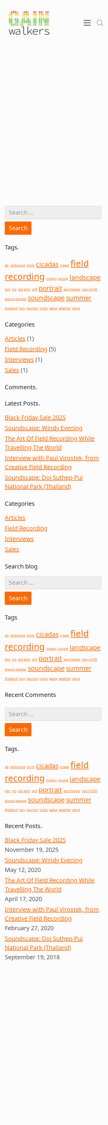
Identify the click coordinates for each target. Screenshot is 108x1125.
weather (64, 308)
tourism (32, 308)
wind (76, 308)
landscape (85, 277)
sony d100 (89, 289)
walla (53, 308)
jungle (63, 278)
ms (14, 289)
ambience (17, 265)
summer (79, 297)
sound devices (15, 299)
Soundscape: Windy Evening (43, 428)
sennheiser (72, 289)
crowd (64, 265)
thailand (11, 308)
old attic (24, 289)
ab (7, 265)
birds (30, 265)
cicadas (47, 264)
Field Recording (26, 349)
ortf (34, 289)
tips (22, 308)
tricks (44, 308)
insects (51, 278)
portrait (50, 288)
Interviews (19, 359)
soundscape (46, 297)
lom (7, 289)
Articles (15, 338)
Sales (12, 370)
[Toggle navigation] (87, 23)
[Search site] (100, 23)
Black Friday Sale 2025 (35, 417)
